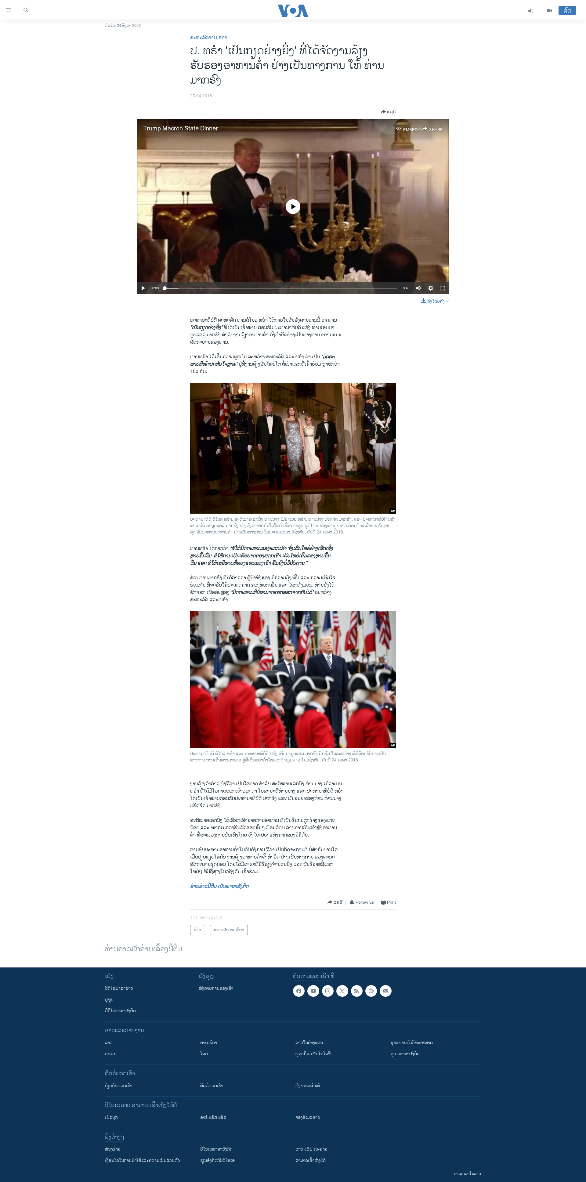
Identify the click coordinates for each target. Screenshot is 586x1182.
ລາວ (109, 1042)
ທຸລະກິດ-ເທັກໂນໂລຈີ (313, 1054)
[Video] (549, 10)
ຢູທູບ (109, 999)
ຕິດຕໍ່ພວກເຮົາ (211, 1086)
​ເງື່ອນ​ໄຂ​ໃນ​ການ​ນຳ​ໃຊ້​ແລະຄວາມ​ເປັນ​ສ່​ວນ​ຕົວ (142, 1160)
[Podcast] (371, 991)
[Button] (388, 111)
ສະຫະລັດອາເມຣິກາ (208, 38)
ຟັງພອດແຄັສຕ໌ (307, 1086)
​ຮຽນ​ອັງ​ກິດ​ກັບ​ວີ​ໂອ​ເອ (217, 1160)
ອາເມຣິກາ (208, 1042)
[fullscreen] (443, 288)
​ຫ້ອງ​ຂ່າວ (113, 1149)
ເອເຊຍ (110, 1054)
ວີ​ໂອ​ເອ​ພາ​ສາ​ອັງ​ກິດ (216, 1149)
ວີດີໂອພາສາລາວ (119, 988)
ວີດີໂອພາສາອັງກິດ (120, 1011)
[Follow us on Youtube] (313, 991)
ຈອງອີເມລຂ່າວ (307, 1117)
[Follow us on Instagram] (328, 991)
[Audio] (531, 10)
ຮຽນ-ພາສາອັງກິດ (405, 1054)
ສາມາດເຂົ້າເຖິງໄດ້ (310, 1160)
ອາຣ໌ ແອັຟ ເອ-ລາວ (311, 1149)
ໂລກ (204, 1054)
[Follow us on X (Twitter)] (342, 991)
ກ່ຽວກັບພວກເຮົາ (118, 1086)
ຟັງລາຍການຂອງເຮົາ (216, 988)
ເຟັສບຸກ (111, 1117)
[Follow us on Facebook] (299, 991)
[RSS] (357, 991)
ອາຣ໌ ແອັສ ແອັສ (213, 1117)
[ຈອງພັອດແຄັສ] (385, 991)
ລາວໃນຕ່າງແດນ (309, 1042)
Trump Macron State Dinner (180, 129)
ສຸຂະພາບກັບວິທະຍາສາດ (412, 1042)
